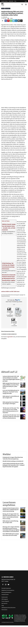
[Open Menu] (26, 4)
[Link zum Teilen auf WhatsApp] (11, 21)
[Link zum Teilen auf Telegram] (13, 21)
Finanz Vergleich (5, 601)
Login (26, 1)
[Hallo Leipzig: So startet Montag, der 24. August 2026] (22, 522)
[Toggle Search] (22, 4)
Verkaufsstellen (5, 594)
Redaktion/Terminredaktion (8, 590)
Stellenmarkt (11, 1)
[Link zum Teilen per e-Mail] (21, 21)
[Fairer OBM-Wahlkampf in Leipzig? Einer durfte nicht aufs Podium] (22, 535)
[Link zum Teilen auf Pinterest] (8, 21)
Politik (3, 8)
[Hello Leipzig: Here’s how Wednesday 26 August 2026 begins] (22, 403)
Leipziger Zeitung (4, 1)
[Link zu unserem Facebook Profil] (3, 584)
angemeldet (10, 336)
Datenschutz (4, 609)
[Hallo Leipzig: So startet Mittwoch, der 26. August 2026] (22, 398)
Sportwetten (4, 603)
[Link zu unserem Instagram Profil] (5, 584)
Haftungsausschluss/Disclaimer (8, 607)
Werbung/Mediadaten (6, 592)
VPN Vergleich (5, 599)
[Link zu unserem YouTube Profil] (8, 584)
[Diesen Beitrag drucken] (19, 21)
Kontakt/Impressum (6, 588)
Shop (15, 1)
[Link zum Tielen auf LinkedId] (16, 21)
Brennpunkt (8, 8)
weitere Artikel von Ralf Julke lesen (10, 291)
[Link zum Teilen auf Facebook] (6, 21)
